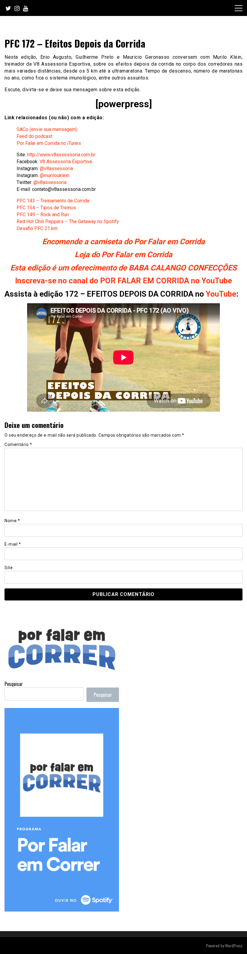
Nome (12, 520)
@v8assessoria (56, 168)
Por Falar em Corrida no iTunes (49, 143)
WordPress (233, 945)
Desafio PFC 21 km (37, 228)
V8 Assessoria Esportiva (65, 161)
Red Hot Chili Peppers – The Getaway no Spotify (68, 221)
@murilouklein (54, 175)
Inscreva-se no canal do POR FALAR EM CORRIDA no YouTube (123, 280)
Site (9, 567)
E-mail (13, 544)
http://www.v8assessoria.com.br (61, 154)
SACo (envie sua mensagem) (47, 129)
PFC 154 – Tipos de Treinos (46, 207)
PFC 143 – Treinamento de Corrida (53, 201)
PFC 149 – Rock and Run (43, 214)
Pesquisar (14, 683)
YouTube (221, 293)
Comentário (18, 444)
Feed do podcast (34, 136)
